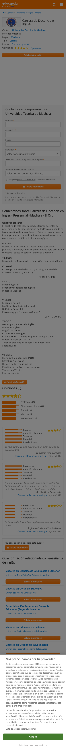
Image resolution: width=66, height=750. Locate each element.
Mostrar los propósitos (33, 745)
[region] (33, 702)
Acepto (33, 737)
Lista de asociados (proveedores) (21, 728)
